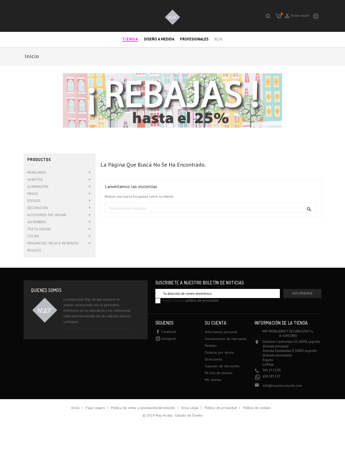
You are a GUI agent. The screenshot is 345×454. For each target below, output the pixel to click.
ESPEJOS (33, 200)
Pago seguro (95, 407)
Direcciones (213, 359)
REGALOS (34, 250)
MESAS (32, 193)
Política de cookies (257, 407)
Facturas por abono (219, 352)
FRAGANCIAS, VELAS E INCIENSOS (53, 243)
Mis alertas (213, 379)
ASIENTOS (35, 179)
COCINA (33, 236)
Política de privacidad (221, 407)
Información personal (221, 332)
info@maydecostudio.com (282, 385)
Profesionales (194, 39)
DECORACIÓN (37, 208)
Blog (218, 39)
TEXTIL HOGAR (39, 229)
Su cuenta (215, 323)
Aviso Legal (190, 407)
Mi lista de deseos (219, 373)
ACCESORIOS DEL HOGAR (46, 215)
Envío (75, 407)
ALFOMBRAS (36, 222)
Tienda (130, 39)
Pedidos (211, 345)
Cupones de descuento (222, 366)
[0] (278, 16)
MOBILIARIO (36, 172)
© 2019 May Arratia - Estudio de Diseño (172, 415)
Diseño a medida (159, 39)
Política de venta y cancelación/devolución (143, 407)
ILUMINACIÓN (37, 186)
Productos (39, 159)
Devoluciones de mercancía (226, 338)
